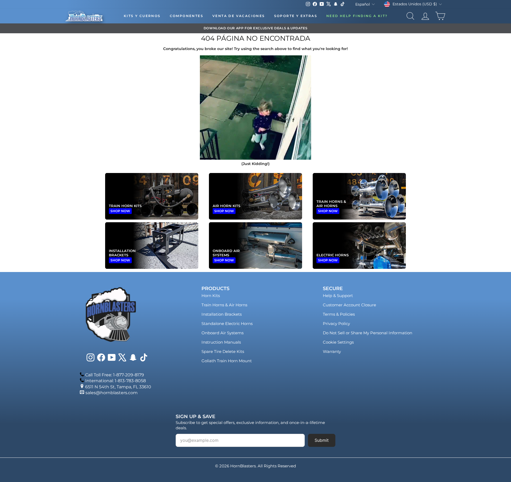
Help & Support (338, 295)
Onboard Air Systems (222, 332)
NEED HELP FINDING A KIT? (357, 16)
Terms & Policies (339, 314)
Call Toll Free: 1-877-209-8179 (114, 374)
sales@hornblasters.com (111, 392)
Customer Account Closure (349, 304)
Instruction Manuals (221, 342)
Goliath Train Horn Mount (226, 360)
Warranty (332, 351)
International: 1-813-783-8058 (115, 380)
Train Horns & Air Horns (224, 304)
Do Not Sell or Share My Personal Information (367, 332)
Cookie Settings (338, 342)
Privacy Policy (336, 323)
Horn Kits (210, 295)
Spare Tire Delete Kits (222, 351)
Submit (322, 440)
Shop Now (120, 211)
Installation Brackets (221, 314)
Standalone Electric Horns (227, 323)
